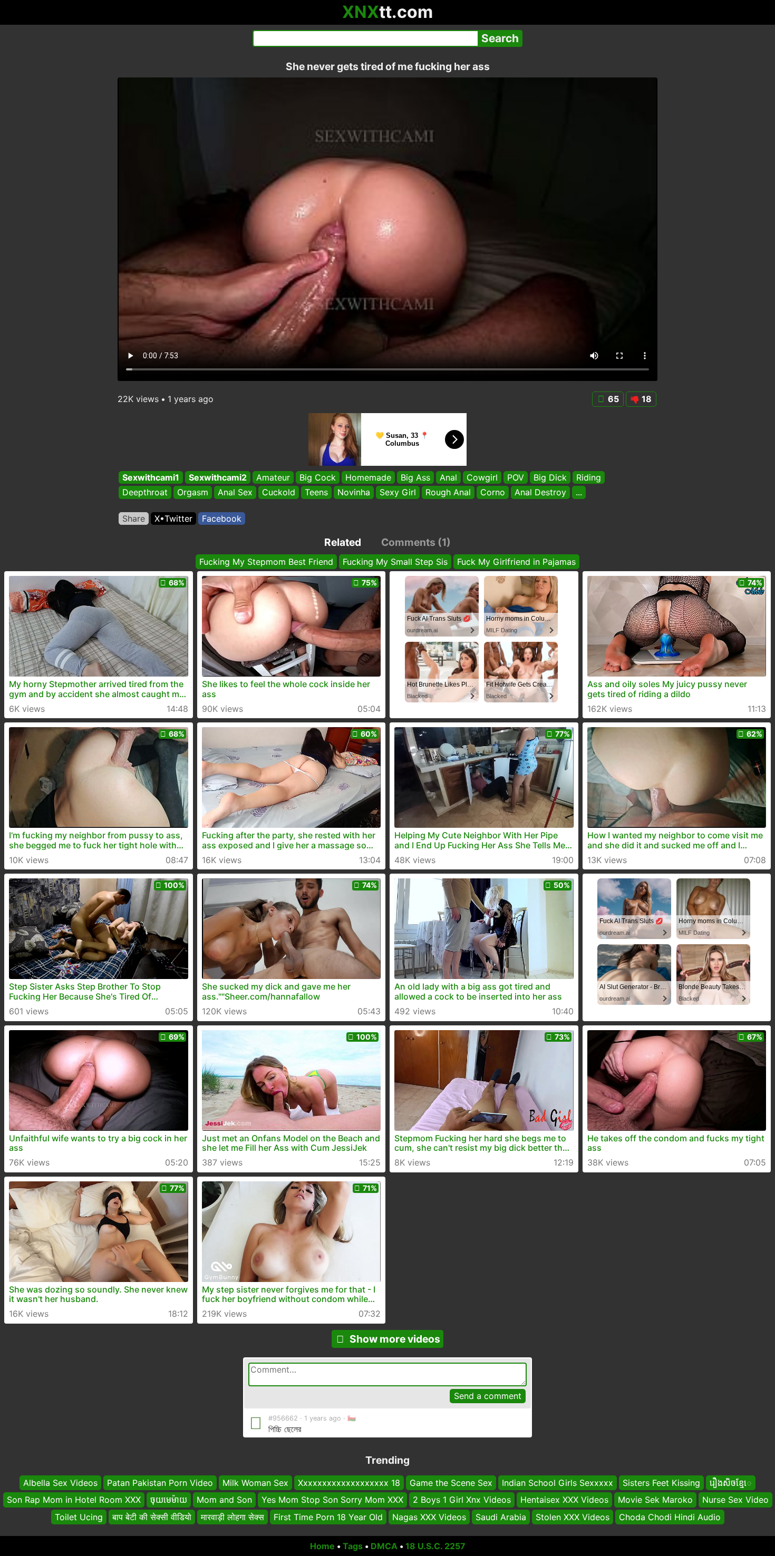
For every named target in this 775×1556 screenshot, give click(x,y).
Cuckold (278, 492)
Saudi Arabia (501, 1516)
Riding (588, 477)
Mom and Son (224, 1499)
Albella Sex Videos (60, 1482)
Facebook (221, 518)
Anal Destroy (540, 492)
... (579, 492)
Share (133, 518)
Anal (448, 477)
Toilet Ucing (79, 1516)
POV (515, 477)
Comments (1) (416, 542)
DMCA (384, 1546)
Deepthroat (145, 492)
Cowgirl (482, 477)
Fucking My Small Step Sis (395, 561)
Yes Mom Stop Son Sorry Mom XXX (332, 1499)
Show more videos (395, 1339)
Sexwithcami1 (150, 477)
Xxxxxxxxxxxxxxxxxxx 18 (349, 1482)
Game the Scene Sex (451, 1482)
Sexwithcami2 (218, 477)
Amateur (273, 477)
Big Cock (317, 477)
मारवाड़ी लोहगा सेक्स (232, 1516)
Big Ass (415, 477)
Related (342, 542)
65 (613, 399)
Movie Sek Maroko (655, 1499)
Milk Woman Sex (255, 1482)
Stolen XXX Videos (572, 1516)
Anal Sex (235, 492)
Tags (353, 1546)
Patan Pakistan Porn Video (160, 1482)
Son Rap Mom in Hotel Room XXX (74, 1499)
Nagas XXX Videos (429, 1516)
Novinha (353, 492)
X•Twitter (173, 518)
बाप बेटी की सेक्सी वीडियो (151, 1516)
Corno (492, 492)
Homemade (368, 477)
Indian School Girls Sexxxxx (557, 1482)
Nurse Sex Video (735, 1499)
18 (647, 399)
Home (322, 1546)
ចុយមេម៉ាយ (168, 1499)
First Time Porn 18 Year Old (328, 1516)
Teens (316, 492)
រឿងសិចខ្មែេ (731, 1482)
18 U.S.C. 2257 (435, 1546)
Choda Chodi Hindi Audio (670, 1516)
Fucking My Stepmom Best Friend (266, 561)
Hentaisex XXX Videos (564, 1499)
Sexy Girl (398, 492)
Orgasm (192, 492)
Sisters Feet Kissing (661, 1482)
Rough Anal (448, 492)
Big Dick (550, 477)
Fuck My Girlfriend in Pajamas (516, 561)
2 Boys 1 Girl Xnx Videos (462, 1499)
